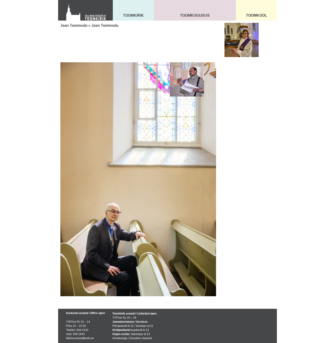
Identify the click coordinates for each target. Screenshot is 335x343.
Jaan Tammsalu (74, 25)
